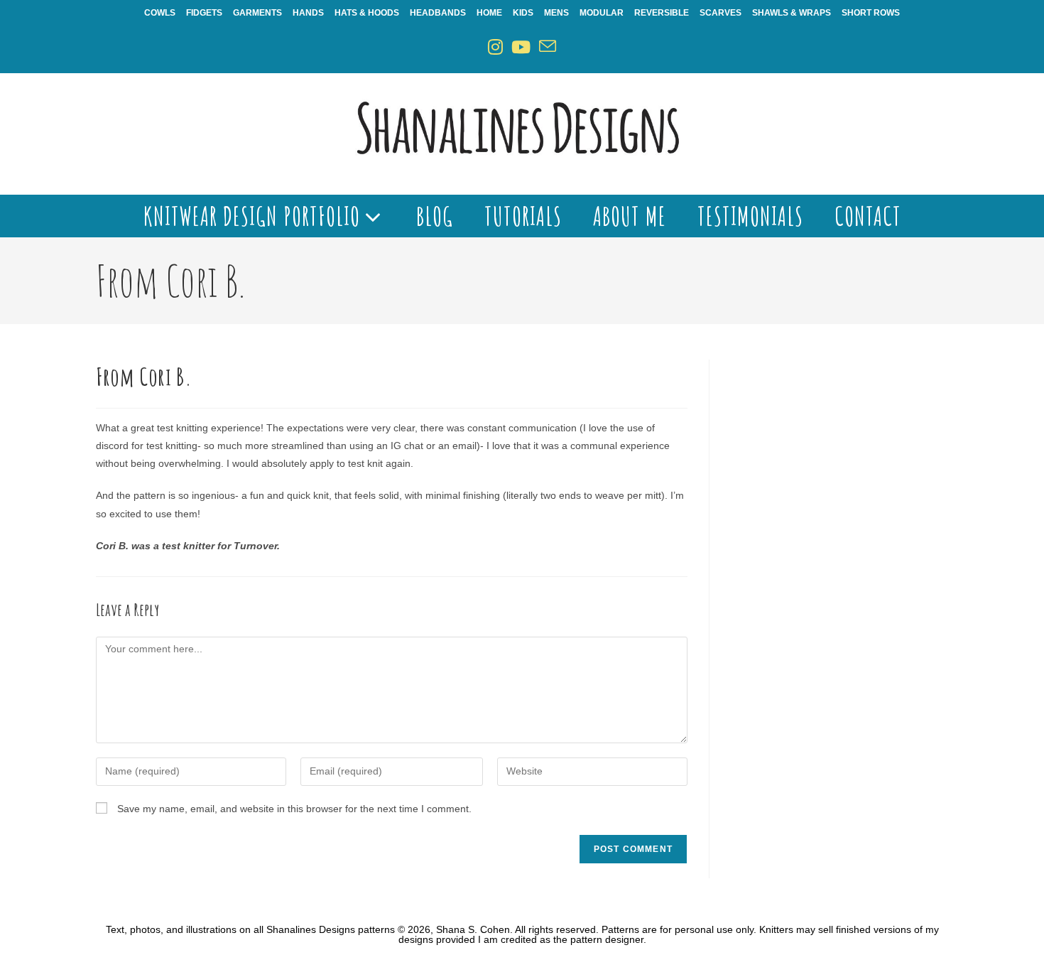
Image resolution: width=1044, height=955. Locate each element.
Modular (602, 13)
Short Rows (871, 13)
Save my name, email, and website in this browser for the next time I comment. (294, 808)
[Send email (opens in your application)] (547, 47)
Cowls (159, 13)
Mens (556, 13)
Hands (308, 13)
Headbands (438, 13)
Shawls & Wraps (791, 13)
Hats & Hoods (367, 13)
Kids (523, 13)
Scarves (720, 13)
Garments (257, 13)
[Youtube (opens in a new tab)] (521, 47)
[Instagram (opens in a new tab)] (495, 47)
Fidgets (204, 13)
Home (489, 13)
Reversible (661, 13)
